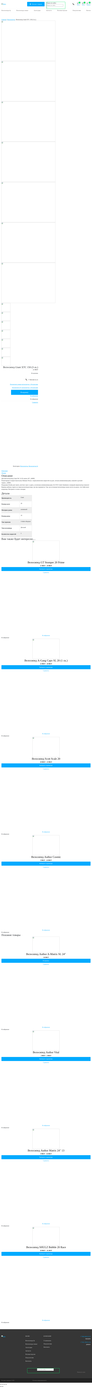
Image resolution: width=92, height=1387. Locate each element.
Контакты (28, 1361)
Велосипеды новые (22, 10)
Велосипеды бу (6, 10)
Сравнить (35, 402)
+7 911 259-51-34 (85, 1342)
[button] (34, 396)
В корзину (24, 392)
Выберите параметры (46, 569)
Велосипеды (11, 19)
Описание (4, 471)
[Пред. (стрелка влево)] (0, 1386)
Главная (3, 19)
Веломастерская (62, 10)
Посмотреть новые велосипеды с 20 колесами (24, 384)
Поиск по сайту (51, 3)
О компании (47, 1340)
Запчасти (49, 10)
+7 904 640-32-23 (33, 379)
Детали (3, 473)
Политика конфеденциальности (39, 1380)
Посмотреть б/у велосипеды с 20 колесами (25, 387)
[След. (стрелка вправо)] (2, 1386)
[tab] (46, 471)
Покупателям (77, 10)
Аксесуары (37, 10)
